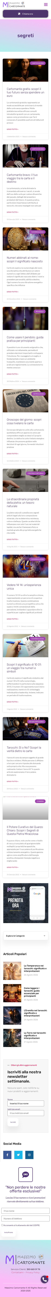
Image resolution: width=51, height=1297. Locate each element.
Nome (10, 1099)
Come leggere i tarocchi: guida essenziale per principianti (32, 992)
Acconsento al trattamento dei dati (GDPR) (21, 1225)
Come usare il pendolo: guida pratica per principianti (25, 339)
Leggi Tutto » (12, 129)
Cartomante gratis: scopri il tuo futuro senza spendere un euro (25, 92)
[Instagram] (29, 1155)
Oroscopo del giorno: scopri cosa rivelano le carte (24, 421)
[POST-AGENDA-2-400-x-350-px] (25, 922)
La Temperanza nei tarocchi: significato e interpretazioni (35, 968)
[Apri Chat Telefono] (44, 1279)
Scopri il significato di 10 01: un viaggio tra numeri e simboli (24, 668)
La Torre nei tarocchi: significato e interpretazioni (35, 1035)
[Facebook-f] (7, 1155)
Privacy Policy (33, 1272)
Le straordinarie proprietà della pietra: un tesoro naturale (23, 502)
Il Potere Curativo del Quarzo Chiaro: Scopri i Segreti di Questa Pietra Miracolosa (25, 830)
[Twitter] (18, 1155)
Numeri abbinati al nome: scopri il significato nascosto (25, 259)
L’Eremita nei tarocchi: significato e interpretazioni (35, 1013)
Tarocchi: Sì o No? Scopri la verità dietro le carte (24, 749)
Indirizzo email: (13, 1109)
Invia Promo (8, 1232)
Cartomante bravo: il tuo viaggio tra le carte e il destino (22, 178)
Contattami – (18, 1272)
